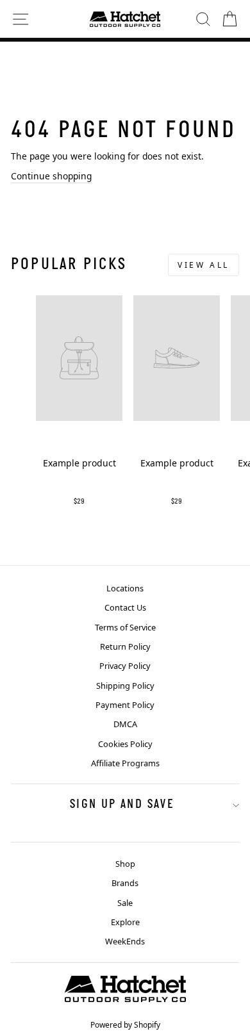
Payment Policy (125, 705)
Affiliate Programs (125, 763)
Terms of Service (125, 627)
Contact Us (125, 607)
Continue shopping (51, 176)
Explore (125, 922)
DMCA (125, 724)
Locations (125, 588)
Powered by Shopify (125, 1024)
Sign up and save (122, 804)
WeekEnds (125, 941)
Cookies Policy (125, 744)
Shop (125, 863)
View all (203, 264)
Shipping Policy (125, 685)
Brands (125, 883)
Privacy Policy (125, 665)
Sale (125, 903)
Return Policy (125, 646)
